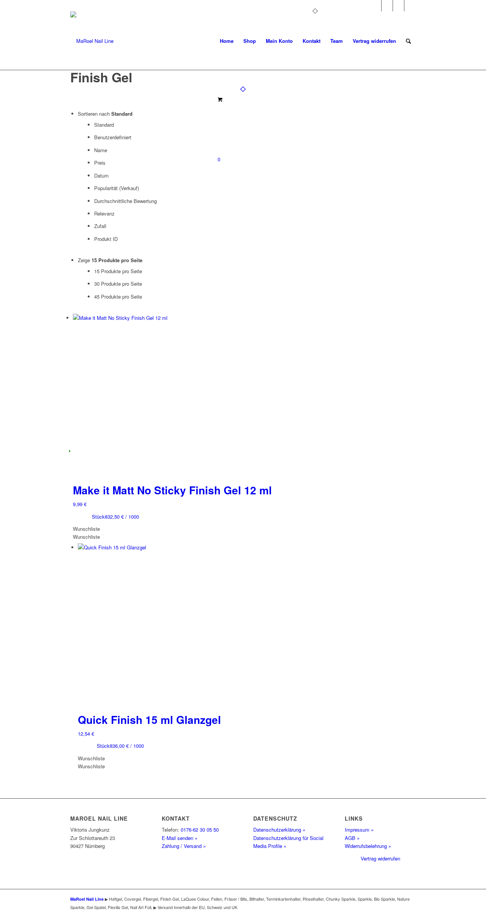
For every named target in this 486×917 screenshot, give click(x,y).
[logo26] (92, 41)
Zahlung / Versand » (184, 845)
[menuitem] (226, 41)
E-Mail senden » (179, 838)
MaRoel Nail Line (87, 899)
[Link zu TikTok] (410, 5)
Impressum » (359, 829)
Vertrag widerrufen (380, 858)
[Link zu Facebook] (387, 5)
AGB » (352, 838)
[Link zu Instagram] (375, 5)
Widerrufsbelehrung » (368, 845)
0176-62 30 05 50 (200, 829)
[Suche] (408, 41)
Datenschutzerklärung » (279, 829)
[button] (86, 528)
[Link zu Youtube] (398, 5)
